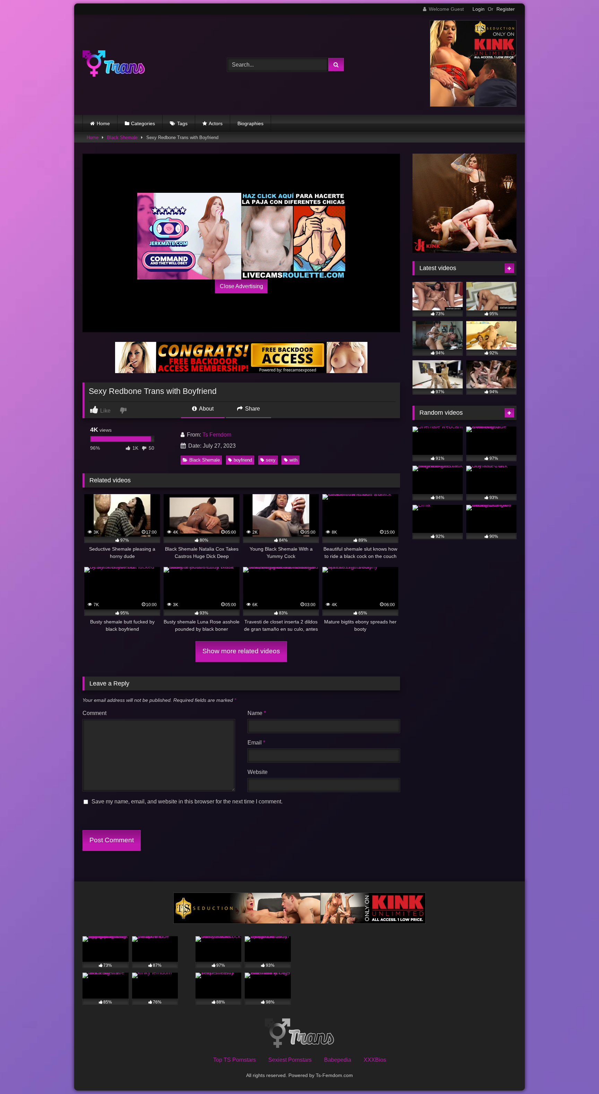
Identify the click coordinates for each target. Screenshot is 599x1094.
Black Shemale (122, 137)
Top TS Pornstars (234, 1060)
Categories (143, 123)
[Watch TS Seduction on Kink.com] (473, 105)
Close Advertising (241, 286)
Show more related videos (241, 651)
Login (478, 9)
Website (258, 772)
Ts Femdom (216, 435)
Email (256, 743)
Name (257, 713)
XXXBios (375, 1060)
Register (505, 9)
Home (103, 123)
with (293, 460)
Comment (94, 713)
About (206, 409)
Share (252, 409)
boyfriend (243, 460)
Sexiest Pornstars (290, 1060)
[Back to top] (577, 1073)
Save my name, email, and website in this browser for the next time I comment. (187, 801)
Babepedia (337, 1060)
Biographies (250, 123)
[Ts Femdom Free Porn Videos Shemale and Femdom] (114, 64)
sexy (271, 460)
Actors (216, 123)
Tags (182, 123)
